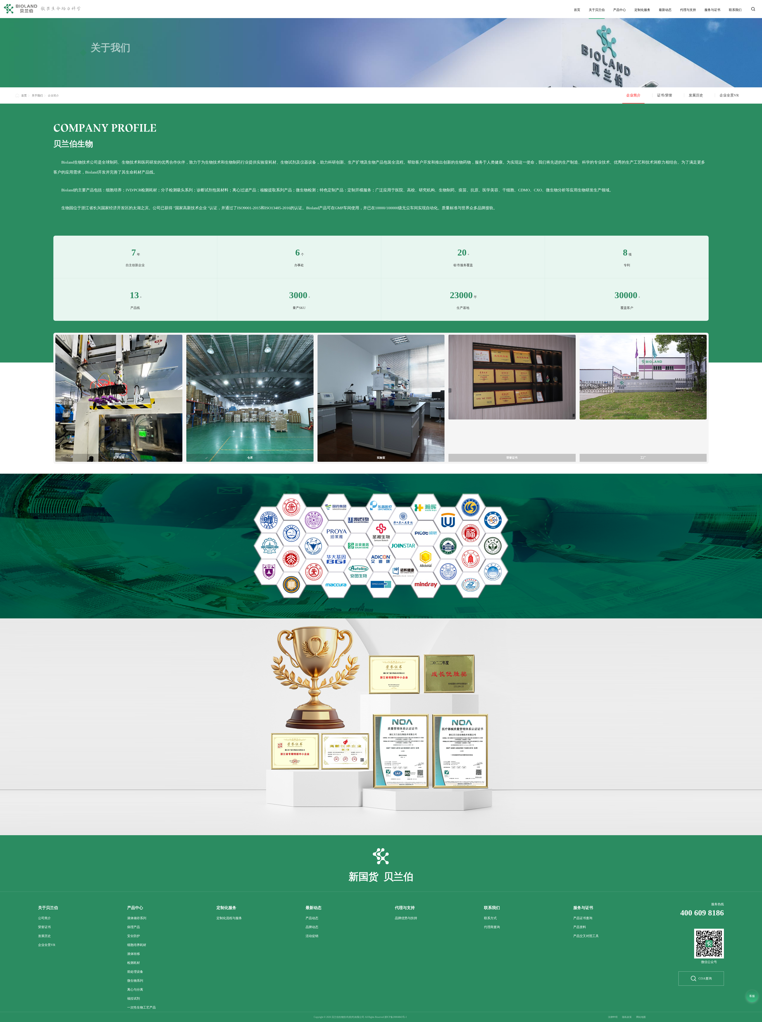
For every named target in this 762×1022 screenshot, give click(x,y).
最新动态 (665, 10)
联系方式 (490, 918)
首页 (577, 10)
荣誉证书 (44, 927)
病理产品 (133, 927)
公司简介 (44, 918)
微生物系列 (135, 980)
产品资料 (579, 927)
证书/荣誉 (664, 95)
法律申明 (613, 1017)
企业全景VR (729, 95)
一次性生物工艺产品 (141, 1007)
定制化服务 (642, 10)
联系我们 (735, 10)
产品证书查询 (582, 918)
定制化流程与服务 (229, 918)
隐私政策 (627, 1017)
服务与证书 (712, 10)
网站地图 (641, 1017)
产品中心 (619, 10)
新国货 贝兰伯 (381, 877)
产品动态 (312, 918)
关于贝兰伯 (597, 10)
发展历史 (696, 95)
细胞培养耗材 (136, 945)
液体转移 (133, 953)
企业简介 (633, 95)
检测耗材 (133, 962)
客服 (752, 996)
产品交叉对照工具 (586, 936)
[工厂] (643, 377)
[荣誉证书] (511, 377)
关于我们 (37, 95)
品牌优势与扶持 (406, 918)
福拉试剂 (133, 998)
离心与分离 (135, 989)
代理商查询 (492, 927)
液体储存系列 (136, 918)
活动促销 (312, 936)
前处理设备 (135, 971)
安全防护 (133, 936)
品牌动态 (312, 927)
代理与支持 (688, 10)
